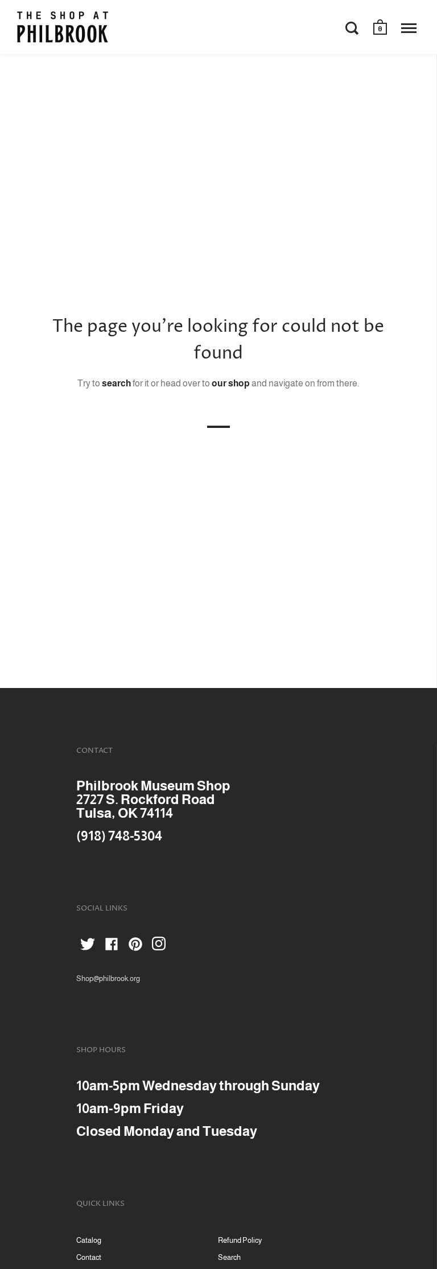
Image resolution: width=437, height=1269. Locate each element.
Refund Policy (240, 1240)
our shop (231, 383)
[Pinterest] (135, 946)
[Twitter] (87, 946)
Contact (88, 1257)
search (116, 383)
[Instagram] (159, 946)
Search (229, 1257)
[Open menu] (409, 28)
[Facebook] (111, 946)
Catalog (88, 1240)
